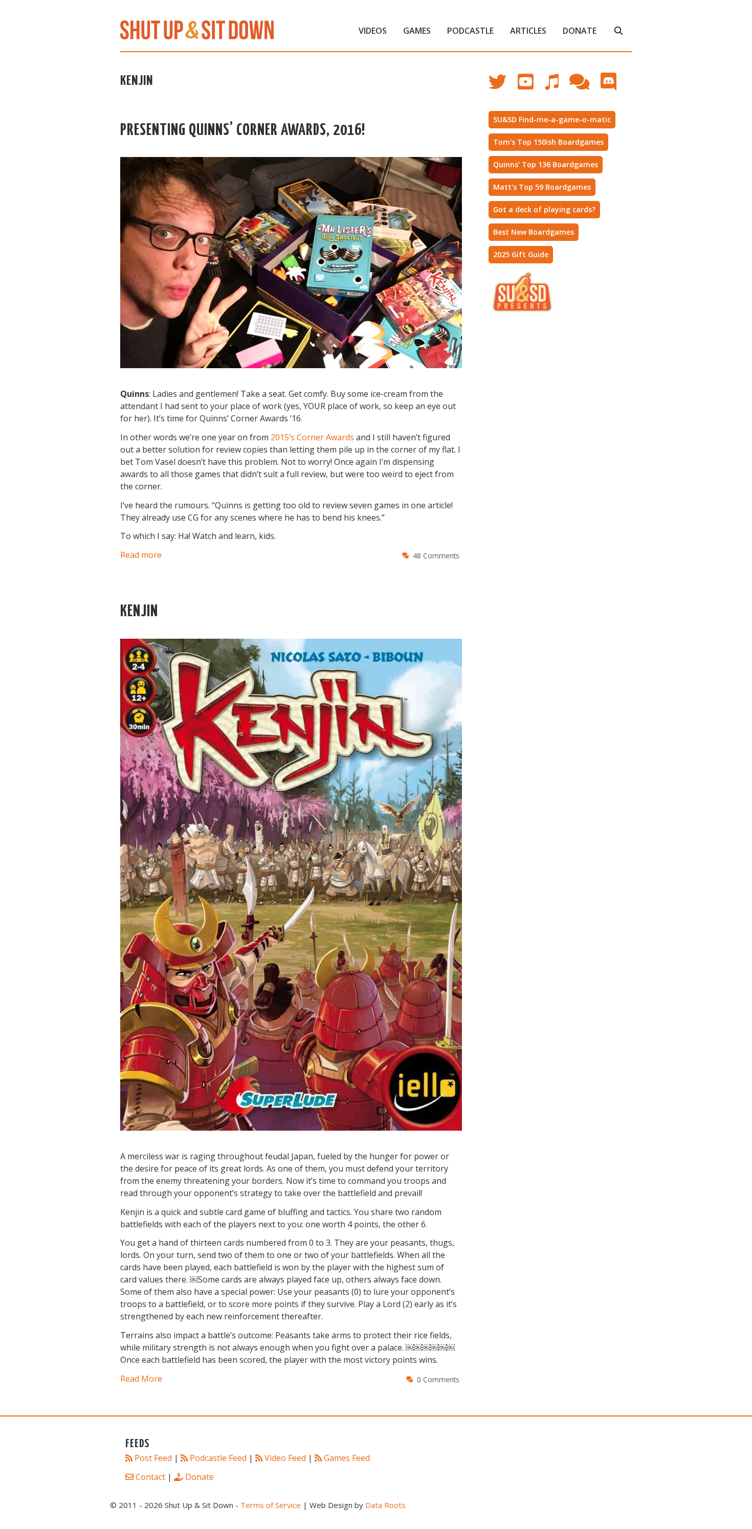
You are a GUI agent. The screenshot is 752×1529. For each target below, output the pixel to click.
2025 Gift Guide (520, 254)
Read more (141, 554)
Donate (579, 30)
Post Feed (153, 1458)
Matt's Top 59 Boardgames (542, 187)
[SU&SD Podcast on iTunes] (556, 86)
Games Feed (347, 1458)
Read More (141, 1378)
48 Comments (436, 555)
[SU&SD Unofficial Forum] (584, 86)
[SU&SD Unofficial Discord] (614, 86)
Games (417, 30)
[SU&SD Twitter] (503, 86)
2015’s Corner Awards (312, 437)
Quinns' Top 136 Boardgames (545, 164)
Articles (528, 30)
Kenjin (139, 612)
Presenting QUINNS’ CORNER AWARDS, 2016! (242, 131)
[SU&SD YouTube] (531, 86)
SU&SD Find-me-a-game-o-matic (552, 119)
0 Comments (438, 1379)
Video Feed (285, 1458)
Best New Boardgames (533, 232)
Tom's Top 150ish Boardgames (548, 142)
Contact (150, 1476)
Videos (373, 30)
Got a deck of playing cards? (544, 209)
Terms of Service (270, 1505)
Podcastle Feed (218, 1458)
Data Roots (385, 1505)
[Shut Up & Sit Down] (197, 29)
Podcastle (470, 30)
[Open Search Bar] (618, 30)
